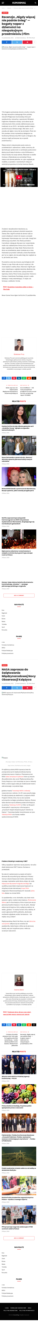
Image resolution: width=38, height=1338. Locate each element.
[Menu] (3, 3)
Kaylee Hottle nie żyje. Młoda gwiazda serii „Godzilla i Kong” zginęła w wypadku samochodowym (18, 428)
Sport (3, 627)
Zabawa (5, 13)
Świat (3, 616)
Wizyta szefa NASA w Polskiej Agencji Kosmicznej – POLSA (15, 1077)
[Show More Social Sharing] (34, 42)
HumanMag (16, 1315)
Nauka (3, 621)
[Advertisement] (19, 91)
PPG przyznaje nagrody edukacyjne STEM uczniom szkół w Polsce (17, 1228)
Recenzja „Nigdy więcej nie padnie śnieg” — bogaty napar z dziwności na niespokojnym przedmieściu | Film (27, 1039)
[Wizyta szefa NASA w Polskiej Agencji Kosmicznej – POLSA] (19, 1064)
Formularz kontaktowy (8, 645)
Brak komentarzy (21, 38)
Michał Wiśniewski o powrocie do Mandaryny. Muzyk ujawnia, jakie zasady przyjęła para (19, 490)
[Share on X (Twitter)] (17, 42)
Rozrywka (4, 630)
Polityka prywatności (7, 653)
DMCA (3, 648)
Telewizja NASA (7, 814)
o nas (3, 642)
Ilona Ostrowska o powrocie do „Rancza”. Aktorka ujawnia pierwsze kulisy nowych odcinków (17, 459)
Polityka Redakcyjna (7, 650)
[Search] (35, 3)
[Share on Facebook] (7, 42)
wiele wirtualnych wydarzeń (14, 776)
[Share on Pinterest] (27, 42)
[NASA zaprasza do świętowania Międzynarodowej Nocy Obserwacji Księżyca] (19, 703)
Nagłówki (4, 613)
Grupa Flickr (25, 888)
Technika (4, 624)
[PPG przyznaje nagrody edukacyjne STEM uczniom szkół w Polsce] (19, 1214)
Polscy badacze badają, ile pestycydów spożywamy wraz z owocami (16, 1107)
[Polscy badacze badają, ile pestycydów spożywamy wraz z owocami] (19, 1093)
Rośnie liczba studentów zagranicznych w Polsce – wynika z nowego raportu (17, 1198)
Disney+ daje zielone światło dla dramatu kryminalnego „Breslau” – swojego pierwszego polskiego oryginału (17, 584)
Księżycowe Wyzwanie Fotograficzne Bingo (15, 883)
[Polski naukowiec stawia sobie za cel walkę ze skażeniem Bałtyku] (19, 1156)
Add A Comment (19, 595)
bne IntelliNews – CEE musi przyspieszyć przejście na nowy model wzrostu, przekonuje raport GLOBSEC (28, 391)
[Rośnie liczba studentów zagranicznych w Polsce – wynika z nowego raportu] (19, 1185)
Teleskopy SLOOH (15, 805)
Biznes (3, 618)
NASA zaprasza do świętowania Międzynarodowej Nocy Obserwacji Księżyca (10, 390)
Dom (3, 610)
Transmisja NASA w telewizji (21, 791)
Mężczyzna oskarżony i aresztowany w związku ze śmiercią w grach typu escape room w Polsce (17, 553)
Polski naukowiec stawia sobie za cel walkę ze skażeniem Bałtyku (19, 1169)
